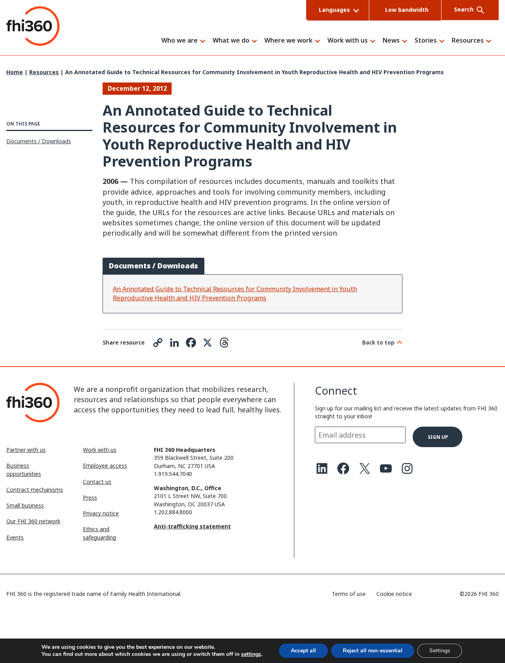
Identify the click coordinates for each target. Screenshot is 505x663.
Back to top (378, 342)
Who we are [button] (179, 41)
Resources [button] (468, 41)
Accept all (303, 650)
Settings (439, 650)
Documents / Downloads (38, 141)
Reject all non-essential (372, 650)
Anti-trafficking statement (192, 526)
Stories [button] (426, 41)
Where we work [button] (288, 41)
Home (14, 72)
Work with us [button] (347, 41)
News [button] (391, 41)
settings (251, 654)
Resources (44, 72)
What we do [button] (231, 41)
